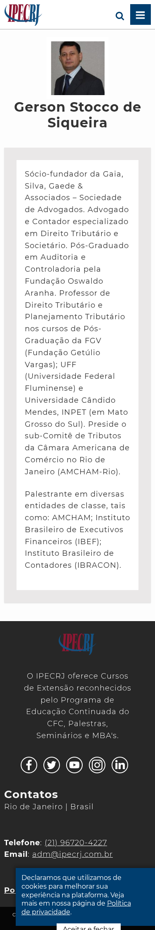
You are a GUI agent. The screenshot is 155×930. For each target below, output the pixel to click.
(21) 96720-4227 (76, 842)
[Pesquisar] (120, 14)
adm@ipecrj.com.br (72, 854)
